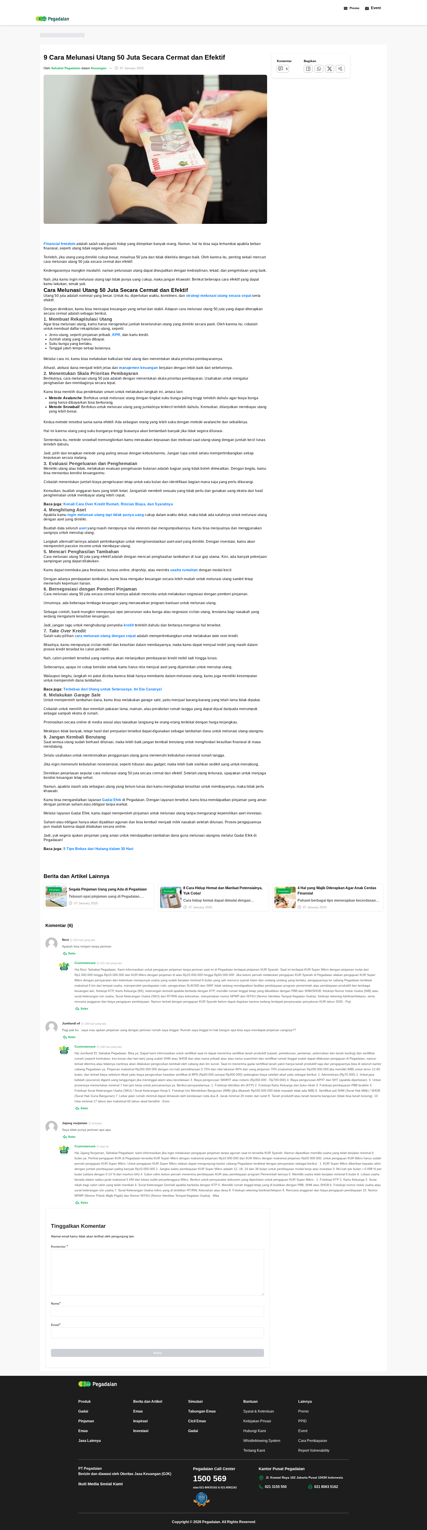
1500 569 (209, 1478)
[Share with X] (329, 69)
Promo (354, 8)
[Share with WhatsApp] (318, 69)
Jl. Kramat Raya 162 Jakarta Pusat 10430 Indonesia (304, 1477)
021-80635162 (208, 1487)
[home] (52, 19)
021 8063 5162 (326, 1487)
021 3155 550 (276, 1487)
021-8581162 (229, 1487)
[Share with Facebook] (308, 69)
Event (376, 8)
